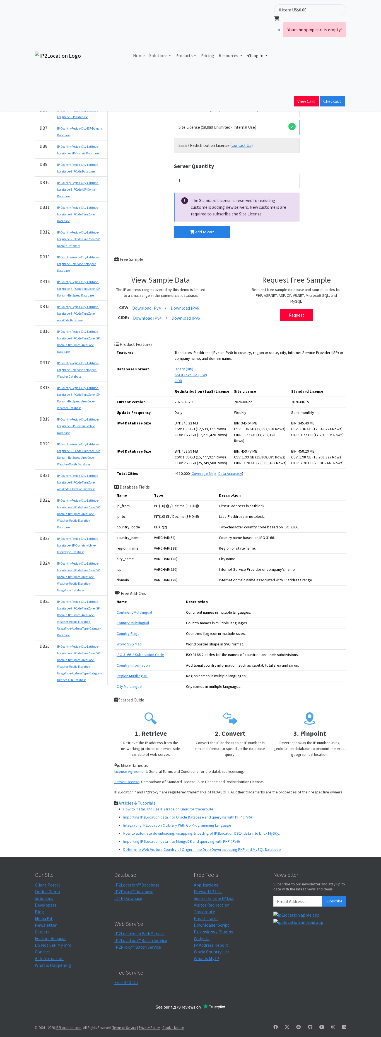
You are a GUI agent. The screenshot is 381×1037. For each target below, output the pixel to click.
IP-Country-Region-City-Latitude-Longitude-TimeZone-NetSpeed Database (78, 264)
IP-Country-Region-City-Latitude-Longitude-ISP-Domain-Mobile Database (78, 426)
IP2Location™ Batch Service (140, 940)
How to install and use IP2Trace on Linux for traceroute (168, 809)
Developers (45, 905)
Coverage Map (204, 473)
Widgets (201, 938)
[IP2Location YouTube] (321, 1027)
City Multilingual (129, 686)
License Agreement (130, 771)
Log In (257, 55)
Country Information (133, 665)
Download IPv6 (185, 308)
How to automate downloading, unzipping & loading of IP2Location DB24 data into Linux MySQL (201, 833)
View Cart (306, 101)
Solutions (158, 55)
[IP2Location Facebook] (275, 1027)
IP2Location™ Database (137, 885)
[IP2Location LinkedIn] (344, 1027)
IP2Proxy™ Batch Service (137, 947)
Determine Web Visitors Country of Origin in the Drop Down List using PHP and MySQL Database (202, 849)
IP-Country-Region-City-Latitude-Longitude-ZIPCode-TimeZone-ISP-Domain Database (78, 239)
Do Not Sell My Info (53, 945)
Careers (42, 931)
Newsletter (46, 925)
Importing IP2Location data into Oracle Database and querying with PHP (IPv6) (187, 817)
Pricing (207, 55)
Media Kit (44, 918)
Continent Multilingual (134, 612)
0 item (285, 10)
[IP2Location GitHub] (310, 1027)
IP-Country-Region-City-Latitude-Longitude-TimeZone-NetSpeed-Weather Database (78, 369)
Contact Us (241, 145)
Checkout (332, 101)
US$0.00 (299, 10)
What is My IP (206, 958)
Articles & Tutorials (136, 803)
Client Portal (47, 885)
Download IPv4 (146, 308)
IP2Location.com (68, 1027)
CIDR (178, 380)
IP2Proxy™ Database (133, 891)
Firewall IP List (208, 891)
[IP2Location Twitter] (287, 1027)
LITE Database (128, 898)
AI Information (49, 958)
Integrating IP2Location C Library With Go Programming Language (177, 825)
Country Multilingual (133, 622)
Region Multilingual (132, 675)
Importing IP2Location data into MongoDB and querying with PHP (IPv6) (181, 841)
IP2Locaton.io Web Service (139, 933)
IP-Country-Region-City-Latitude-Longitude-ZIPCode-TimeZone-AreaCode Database (78, 313)
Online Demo (47, 891)
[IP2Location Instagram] (333, 1027)
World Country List (212, 952)
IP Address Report (211, 945)
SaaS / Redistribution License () (216, 145)
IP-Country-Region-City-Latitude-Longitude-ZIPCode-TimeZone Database (78, 214)
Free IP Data (126, 982)
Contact (42, 952)
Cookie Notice (173, 1027)
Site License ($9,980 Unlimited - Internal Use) (217, 127)
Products (184, 55)
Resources (229, 55)
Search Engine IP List (214, 898)
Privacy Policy (149, 1027)
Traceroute (204, 911)
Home (139, 55)
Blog (39, 911)
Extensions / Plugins (213, 931)
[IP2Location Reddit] (298, 1027)
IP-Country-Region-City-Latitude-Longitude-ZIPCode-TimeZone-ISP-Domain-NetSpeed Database (78, 288)
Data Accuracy (230, 473)
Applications (206, 885)
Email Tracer (206, 918)
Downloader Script (211, 925)
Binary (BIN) (184, 368)
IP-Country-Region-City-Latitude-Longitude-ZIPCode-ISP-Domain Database (78, 189)
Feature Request (50, 938)
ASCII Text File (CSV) (191, 374)
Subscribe (334, 901)
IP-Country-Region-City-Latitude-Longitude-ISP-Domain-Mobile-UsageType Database (78, 545)
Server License (126, 781)
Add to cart (204, 231)
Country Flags (128, 633)
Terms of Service (124, 1027)
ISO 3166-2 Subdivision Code (140, 654)
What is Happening (53, 965)
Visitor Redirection (212, 905)
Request (296, 315)
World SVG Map (129, 644)
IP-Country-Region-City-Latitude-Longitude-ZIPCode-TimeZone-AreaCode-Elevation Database (78, 482)
